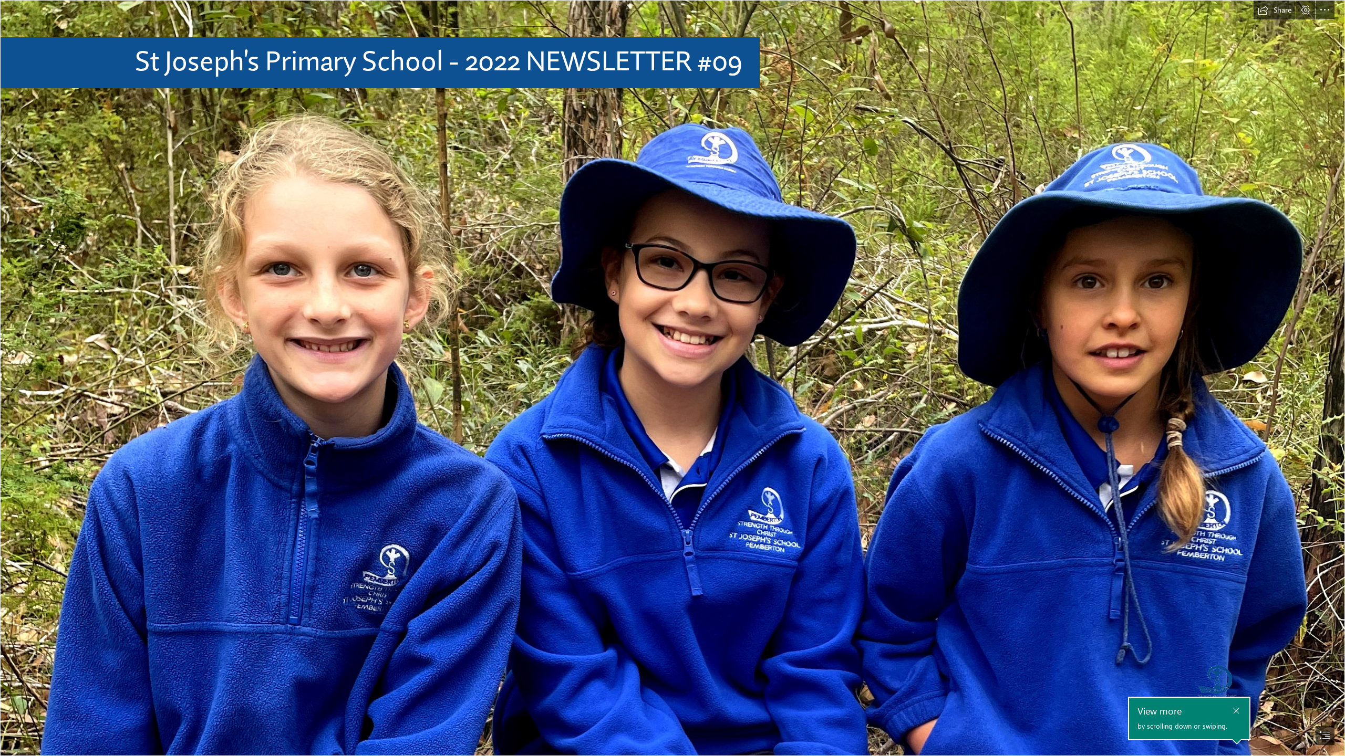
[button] (1275, 10)
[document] (672, 378)
